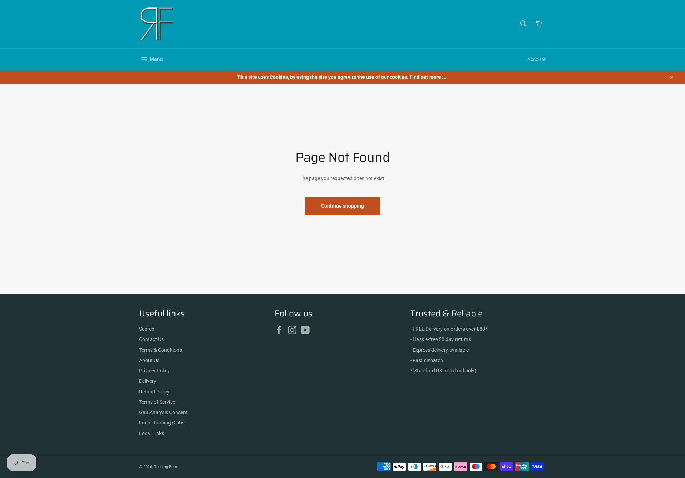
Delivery (147, 381)
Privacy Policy (154, 370)
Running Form (166, 466)
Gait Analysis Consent (163, 412)
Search (146, 329)
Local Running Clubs (161, 423)
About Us (149, 360)
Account (536, 59)
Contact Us (151, 339)
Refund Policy (154, 392)
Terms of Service (157, 402)
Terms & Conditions (160, 350)
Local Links (151, 433)
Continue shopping (342, 206)
